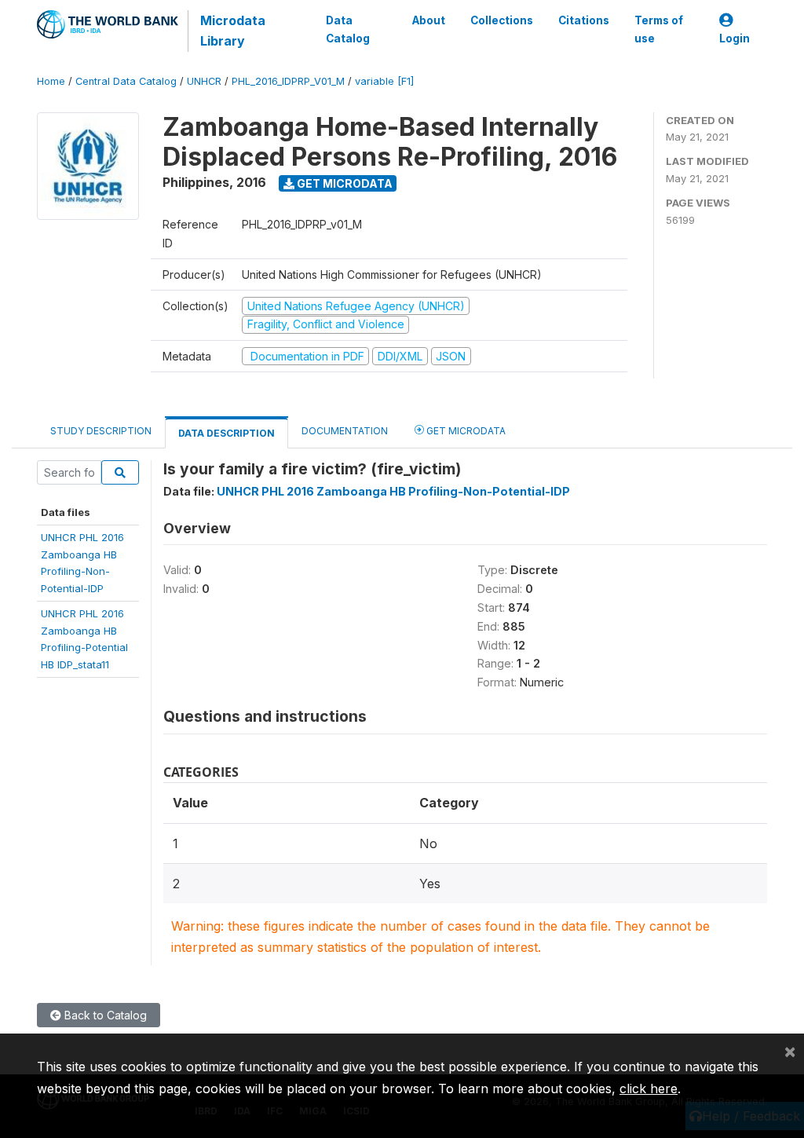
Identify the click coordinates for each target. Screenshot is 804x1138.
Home (51, 81)
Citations (583, 20)
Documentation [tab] (345, 431)
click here (648, 1088)
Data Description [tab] (226, 433)
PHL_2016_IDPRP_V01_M (288, 81)
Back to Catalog (104, 1015)
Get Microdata (343, 183)
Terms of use (658, 29)
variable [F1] (384, 81)
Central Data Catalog (126, 81)
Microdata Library (232, 31)
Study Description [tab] (101, 431)
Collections (501, 20)
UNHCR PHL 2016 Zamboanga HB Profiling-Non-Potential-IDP (393, 491)
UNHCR (204, 81)
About (428, 20)
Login (734, 38)
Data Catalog (348, 29)
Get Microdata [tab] (465, 431)
